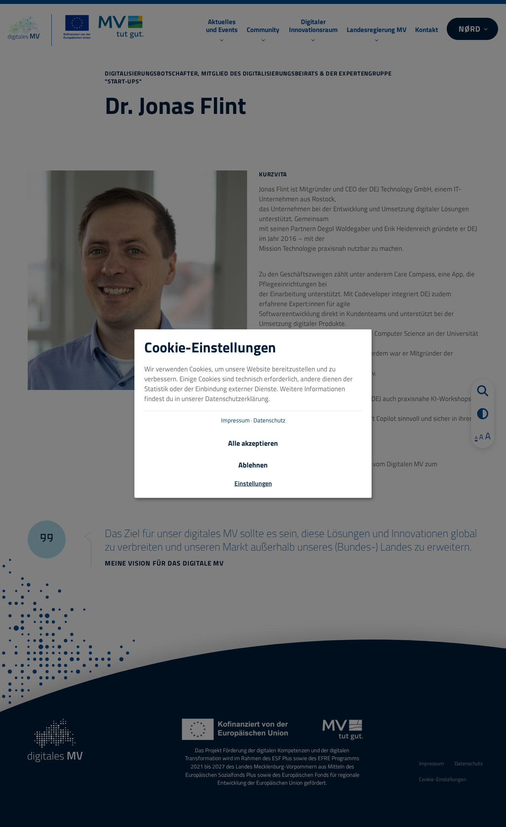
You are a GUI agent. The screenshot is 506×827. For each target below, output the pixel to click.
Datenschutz (269, 420)
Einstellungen (253, 483)
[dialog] (253, 413)
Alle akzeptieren (253, 443)
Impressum (235, 420)
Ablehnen (253, 465)
